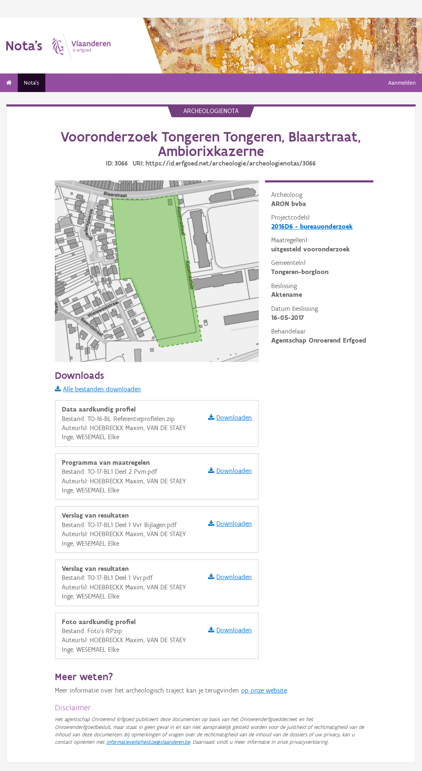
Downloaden (234, 417)
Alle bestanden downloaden (102, 389)
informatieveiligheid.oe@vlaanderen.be (148, 742)
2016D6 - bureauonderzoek (312, 226)
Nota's (31, 82)
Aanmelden (402, 82)
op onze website (264, 690)
